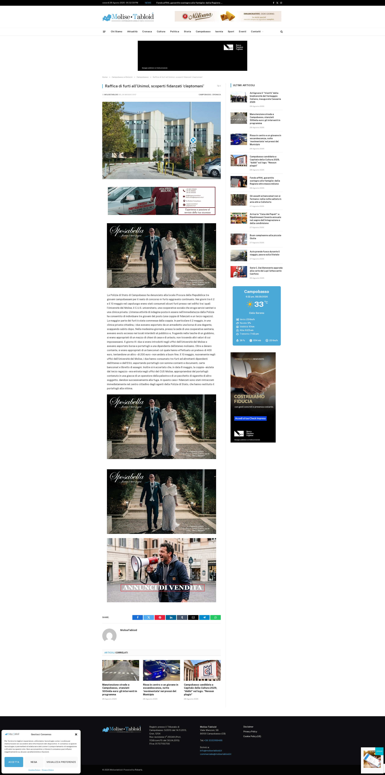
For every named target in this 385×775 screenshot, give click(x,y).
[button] (76, 734)
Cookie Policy (34, 770)
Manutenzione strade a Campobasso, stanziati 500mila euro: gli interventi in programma (119, 689)
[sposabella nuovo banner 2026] (161, 286)
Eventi (242, 31)
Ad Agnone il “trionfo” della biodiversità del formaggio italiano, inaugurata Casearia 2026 (265, 97)
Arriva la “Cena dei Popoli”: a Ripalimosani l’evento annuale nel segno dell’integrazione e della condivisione (265, 218)
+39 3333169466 (213, 740)
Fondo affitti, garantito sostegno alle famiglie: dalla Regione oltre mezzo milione (265, 181)
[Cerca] (281, 31)
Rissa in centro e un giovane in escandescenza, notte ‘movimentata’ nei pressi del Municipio (160, 689)
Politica (174, 31)
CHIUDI (379, 751)
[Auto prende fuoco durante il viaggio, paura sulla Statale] (239, 255)
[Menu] (104, 31)
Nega (34, 762)
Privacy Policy (48, 770)
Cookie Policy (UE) (252, 736)
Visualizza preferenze (61, 762)
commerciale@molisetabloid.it (215, 754)
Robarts (138, 770)
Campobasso (203, 31)
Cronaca (147, 31)
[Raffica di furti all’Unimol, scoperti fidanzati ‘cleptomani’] (161, 140)
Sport (231, 31)
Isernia (219, 31)
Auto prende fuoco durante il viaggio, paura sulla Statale (265, 253)
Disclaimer (248, 727)
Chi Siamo (116, 31)
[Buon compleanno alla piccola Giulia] (239, 239)
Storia (187, 31)
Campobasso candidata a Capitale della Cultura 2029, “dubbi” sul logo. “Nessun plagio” (200, 689)
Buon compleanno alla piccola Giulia (265, 237)
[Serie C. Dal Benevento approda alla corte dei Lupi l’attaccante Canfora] (239, 271)
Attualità (132, 31)
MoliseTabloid (111, 94)
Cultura (161, 31)
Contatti (256, 31)
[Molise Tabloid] (132, 16)
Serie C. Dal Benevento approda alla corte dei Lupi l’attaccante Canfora (266, 271)
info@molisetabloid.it (211, 750)
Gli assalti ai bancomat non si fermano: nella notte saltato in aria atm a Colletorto (190, 3)
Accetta (13, 762)
